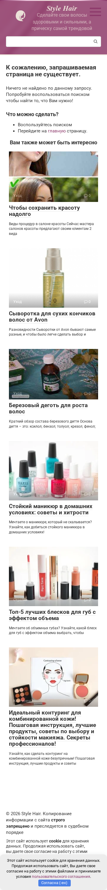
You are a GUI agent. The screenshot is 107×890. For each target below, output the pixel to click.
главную (57, 131)
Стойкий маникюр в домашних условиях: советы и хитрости (50, 509)
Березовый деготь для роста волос (48, 408)
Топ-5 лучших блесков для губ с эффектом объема (52, 615)
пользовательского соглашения (61, 876)
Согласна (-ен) (54, 882)
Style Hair (62, 8)
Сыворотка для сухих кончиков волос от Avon (52, 316)
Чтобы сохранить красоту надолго (44, 210)
